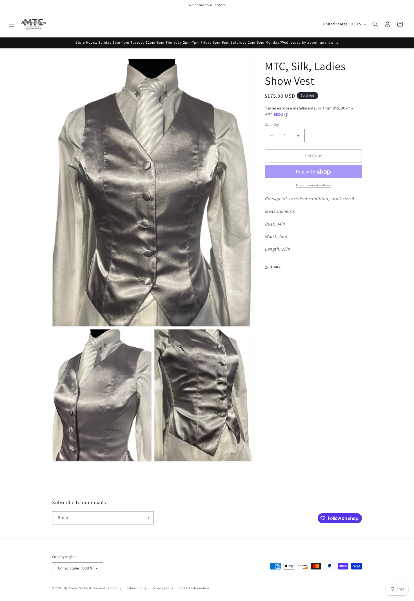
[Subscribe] (147, 517)
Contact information (194, 588)
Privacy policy (162, 588)
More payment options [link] (313, 185)
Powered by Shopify (106, 588)
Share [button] (275, 266)
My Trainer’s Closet (78, 588)
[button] (12, 24)
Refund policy (137, 588)
